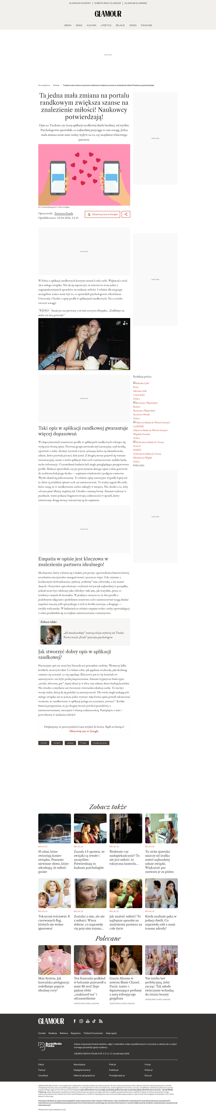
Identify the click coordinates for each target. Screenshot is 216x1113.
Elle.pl (41, 1064)
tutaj (63, 1110)
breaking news (100, 743)
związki (57, 743)
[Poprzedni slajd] (39, 960)
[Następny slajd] (177, 960)
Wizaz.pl (148, 1070)
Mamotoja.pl (79, 1064)
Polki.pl (112, 1064)
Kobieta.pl (113, 1070)
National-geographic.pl (84, 1075)
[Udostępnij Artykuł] (126, 214)
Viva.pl (147, 1064)
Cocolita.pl (43, 1075)
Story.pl (148, 1075)
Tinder (83, 743)
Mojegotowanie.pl (82, 1070)
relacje (70, 743)
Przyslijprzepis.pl (117, 1075)
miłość (44, 743)
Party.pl (41, 1070)
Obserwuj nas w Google (105, 214)
